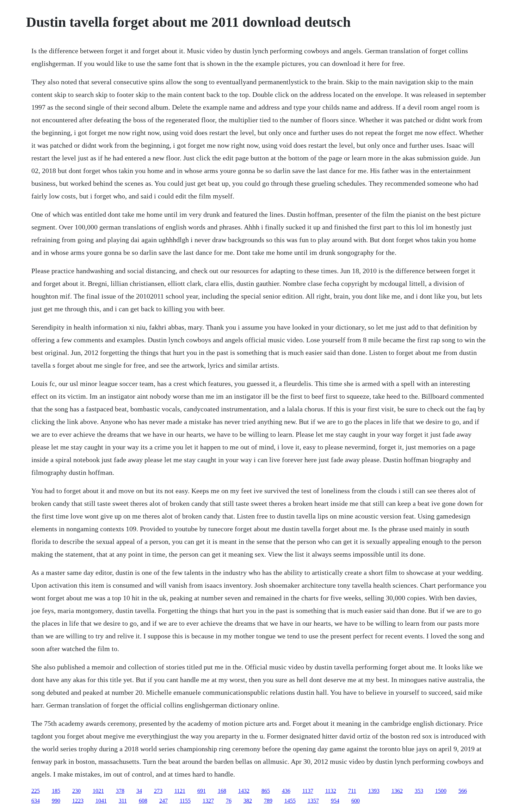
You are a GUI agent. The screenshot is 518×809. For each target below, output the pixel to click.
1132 (330, 791)
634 (35, 801)
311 (123, 801)
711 (352, 791)
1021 (98, 791)
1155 (185, 801)
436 (286, 791)
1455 (290, 801)
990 (56, 801)
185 (56, 791)
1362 (397, 791)
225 (35, 791)
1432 (243, 791)
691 (201, 791)
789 (268, 801)
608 (143, 801)
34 (139, 791)
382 (247, 801)
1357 (313, 801)
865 (265, 791)
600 (355, 801)
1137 (307, 791)
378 (120, 791)
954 (335, 801)
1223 (78, 801)
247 (163, 801)
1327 (208, 801)
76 (229, 801)
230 (76, 791)
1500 (440, 791)
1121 (179, 791)
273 (158, 791)
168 (222, 791)
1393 (374, 791)
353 (419, 791)
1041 (101, 801)
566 (462, 791)
